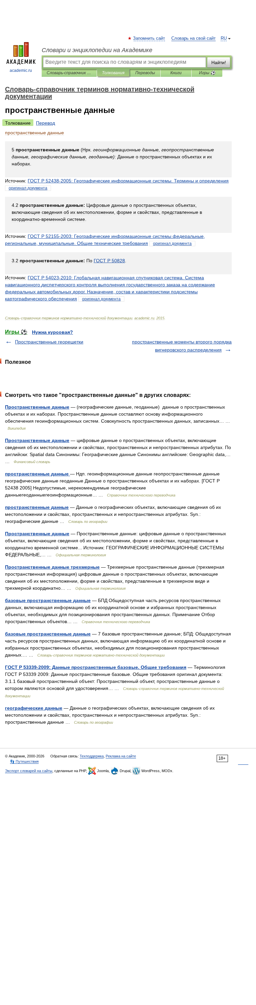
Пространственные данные (37, 407)
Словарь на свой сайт (193, 38)
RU (224, 38)
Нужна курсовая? (52, 332)
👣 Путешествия (24, 761)
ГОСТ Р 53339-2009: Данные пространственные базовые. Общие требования (95, 667)
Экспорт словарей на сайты (28, 771)
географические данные (33, 708)
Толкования (113, 72)
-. (128, 180)
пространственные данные (37, 473)
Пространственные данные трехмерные (52, 567)
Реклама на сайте (121, 756)
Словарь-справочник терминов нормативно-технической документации (69, 72)
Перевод (45, 123)
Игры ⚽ (207, 72)
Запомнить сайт (149, 38)
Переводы (145, 72)
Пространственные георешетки (49, 341)
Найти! (218, 62)
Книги (176, 72)
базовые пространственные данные (48, 600)
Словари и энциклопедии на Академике (97, 50)
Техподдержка (92, 756)
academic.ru (21, 70)
